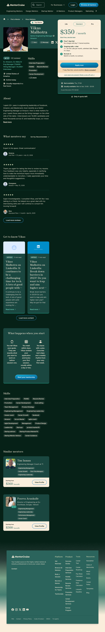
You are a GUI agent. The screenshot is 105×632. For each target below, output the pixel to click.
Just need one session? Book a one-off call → (79, 75)
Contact (14, 569)
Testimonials (59, 594)
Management (26, 423)
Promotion (33, 70)
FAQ (12, 619)
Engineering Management (14, 411)
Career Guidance (31, 435)
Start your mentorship (26, 377)
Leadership (8, 427)
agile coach (33, 419)
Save (35, 42)
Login (73, 5)
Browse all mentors (88, 5)
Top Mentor (38, 22)
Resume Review (42, 67)
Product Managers (75, 11)
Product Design (40, 423)
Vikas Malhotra (30, 19)
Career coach (9, 415)
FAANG (31, 67)
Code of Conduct (39, 619)
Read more (7, 122)
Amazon (33, 38)
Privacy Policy (27, 619)
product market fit (33, 427)
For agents (56, 619)
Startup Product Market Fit (29, 431)
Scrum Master (19, 419)
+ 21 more (33, 78)
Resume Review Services (68, 585)
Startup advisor (10, 431)
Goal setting (39, 403)
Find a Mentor (15, 19)
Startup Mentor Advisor (13, 435)
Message (45, 42)
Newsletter (90, 561)
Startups (20, 427)
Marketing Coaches (93, 11)
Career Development (36, 74)
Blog (87, 593)
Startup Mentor (47, 11)
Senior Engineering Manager (41, 36)
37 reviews (15, 58)
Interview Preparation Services (69, 570)
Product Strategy (28, 407)
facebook (36, 415)
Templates (89, 588)
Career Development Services (69, 601)
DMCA (48, 619)
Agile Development (11, 423)
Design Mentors (32, 11)
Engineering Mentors (15, 11)
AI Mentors (60, 11)
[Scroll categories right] (97, 11)
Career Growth (23, 415)
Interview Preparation (36, 63)
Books (88, 578)
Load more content (26, 318)
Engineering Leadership (35, 411)
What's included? (90, 70)
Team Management (11, 407)
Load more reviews (13, 220)
